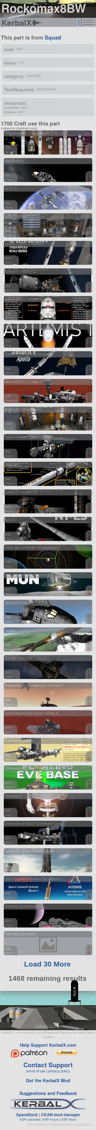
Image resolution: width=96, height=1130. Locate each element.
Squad (53, 37)
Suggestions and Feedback (48, 1093)
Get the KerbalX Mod (48, 1080)
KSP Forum (51, 1119)
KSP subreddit (30, 1119)
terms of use (36, 1071)
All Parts (11, 15)
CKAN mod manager (60, 1114)
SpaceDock (27, 1114)
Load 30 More (47, 964)
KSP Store (69, 1119)
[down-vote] (89, 152)
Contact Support (48, 1064)
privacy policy (59, 1071)
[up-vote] (89, 147)
